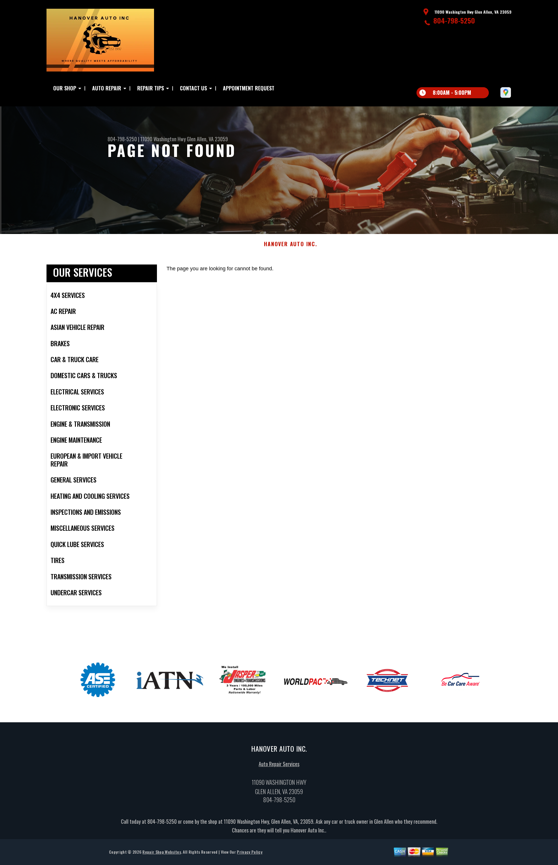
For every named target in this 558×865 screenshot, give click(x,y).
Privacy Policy (249, 852)
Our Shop (64, 88)
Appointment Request (248, 88)
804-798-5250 (454, 20)
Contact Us (193, 88)
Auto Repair (106, 88)
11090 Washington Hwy (163, 139)
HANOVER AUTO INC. (290, 244)
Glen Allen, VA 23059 (207, 139)
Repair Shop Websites (161, 852)
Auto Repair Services (279, 764)
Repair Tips (150, 88)
